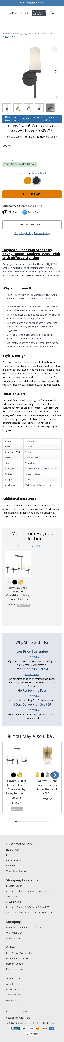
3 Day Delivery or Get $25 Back (20, 164)
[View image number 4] (39, 107)
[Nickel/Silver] (47, 774)
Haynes (44, 137)
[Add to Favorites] (54, 49)
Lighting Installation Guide (31, 508)
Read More (32, 656)
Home (5, 33)
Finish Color (23, 173)
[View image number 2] (17, 107)
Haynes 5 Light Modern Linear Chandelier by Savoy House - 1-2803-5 (17, 789)
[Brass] (20, 582)
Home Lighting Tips (12, 512)
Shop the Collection (32, 546)
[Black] (14, 582)
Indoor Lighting (19, 33)
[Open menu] (5, 13)
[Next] (55, 775)
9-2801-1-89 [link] (8, 36)
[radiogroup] (32, 181)
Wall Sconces (49, 33)
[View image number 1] (6, 107)
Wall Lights (34, 33)
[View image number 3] (28, 107)
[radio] (28, 181)
